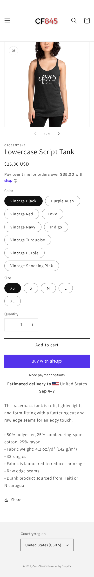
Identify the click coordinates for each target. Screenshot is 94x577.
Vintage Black (23, 201)
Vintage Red (21, 214)
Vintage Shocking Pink (31, 265)
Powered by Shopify (59, 566)
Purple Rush (62, 201)
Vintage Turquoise (27, 239)
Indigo (56, 227)
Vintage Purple (24, 253)
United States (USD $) (43, 544)
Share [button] (16, 499)
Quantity (11, 313)
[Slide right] (58, 134)
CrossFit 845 (40, 566)
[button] (7, 20)
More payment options (47, 374)
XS (12, 288)
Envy (52, 214)
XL (12, 301)
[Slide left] (35, 134)
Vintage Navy (22, 227)
